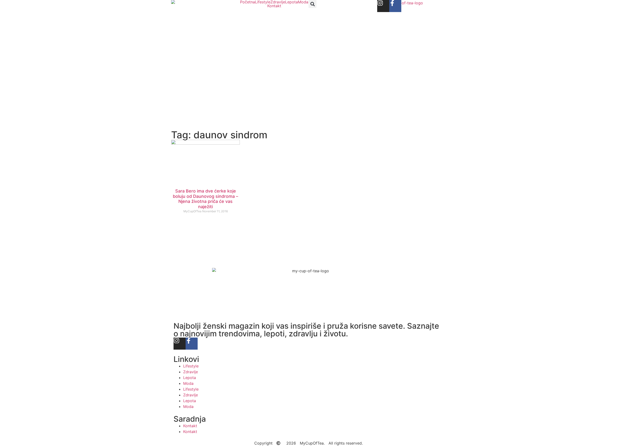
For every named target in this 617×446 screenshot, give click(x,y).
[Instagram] (383, 6)
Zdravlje (277, 2)
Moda (303, 2)
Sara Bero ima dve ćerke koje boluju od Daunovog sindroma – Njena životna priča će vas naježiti (205, 198)
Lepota (291, 2)
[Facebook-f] (395, 6)
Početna (247, 2)
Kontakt (274, 6)
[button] (312, 4)
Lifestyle (262, 2)
